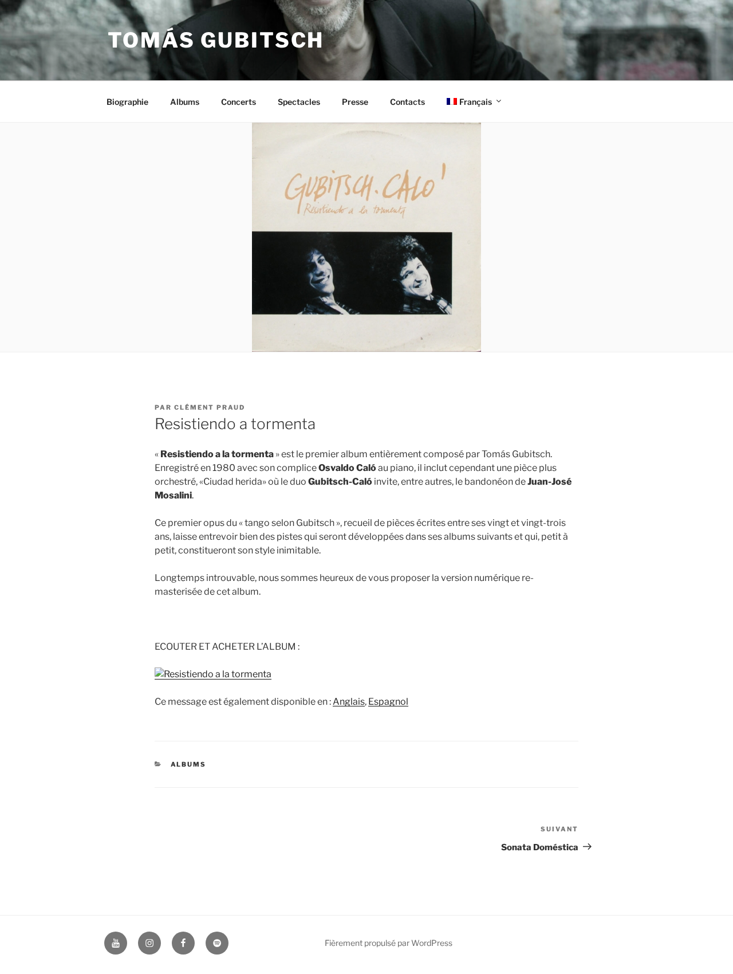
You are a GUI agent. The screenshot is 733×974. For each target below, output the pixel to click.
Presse (355, 102)
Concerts (238, 102)
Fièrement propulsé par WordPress (388, 943)
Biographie (127, 102)
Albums (184, 102)
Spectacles (299, 102)
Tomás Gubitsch (216, 40)
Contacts (407, 102)
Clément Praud (209, 407)
